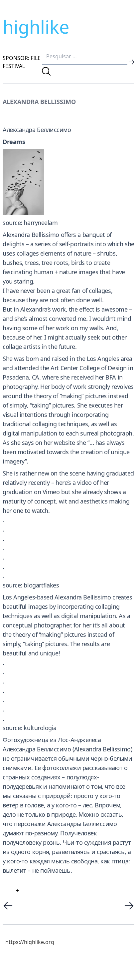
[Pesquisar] (46, 71)
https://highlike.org (29, 942)
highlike (36, 26)
